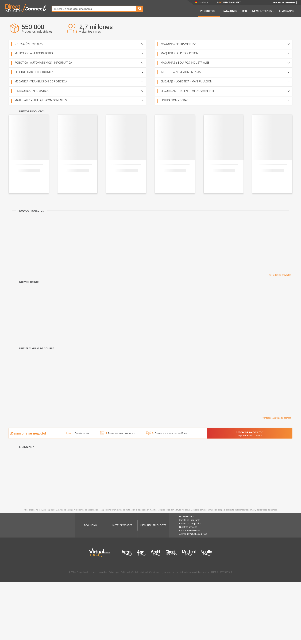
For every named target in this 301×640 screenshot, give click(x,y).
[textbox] (94, 9)
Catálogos (230, 11)
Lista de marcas (187, 516)
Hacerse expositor (121, 525)
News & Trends (262, 11)
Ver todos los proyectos (280, 275)
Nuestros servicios (188, 526)
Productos (207, 11)
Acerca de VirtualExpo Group (193, 533)
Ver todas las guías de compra (277, 418)
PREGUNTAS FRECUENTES (153, 525)
